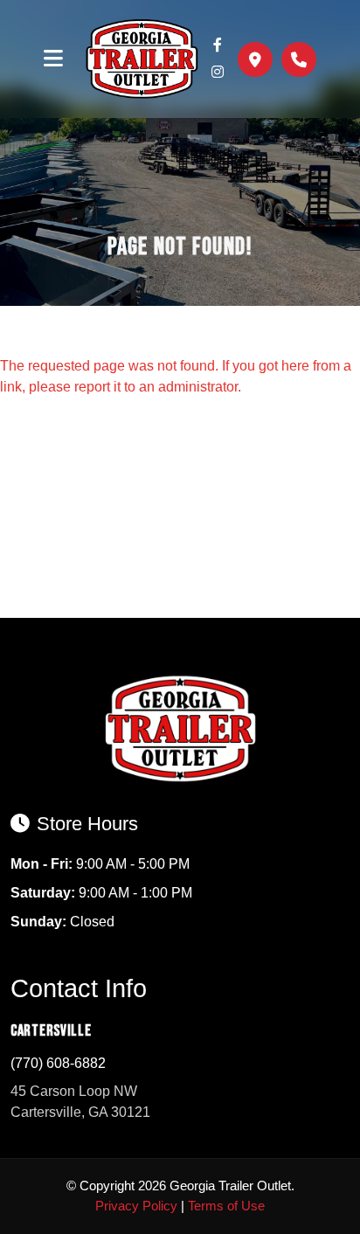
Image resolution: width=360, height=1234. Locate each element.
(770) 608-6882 (58, 1063)
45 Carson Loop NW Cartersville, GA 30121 (80, 1102)
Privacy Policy (136, 1205)
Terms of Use (226, 1205)
